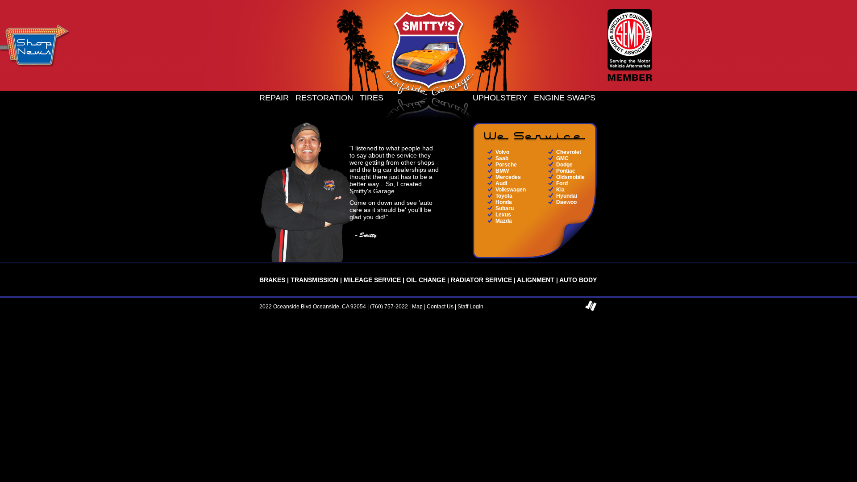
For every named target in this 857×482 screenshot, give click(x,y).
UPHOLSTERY (500, 97)
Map (417, 306)
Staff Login (470, 306)
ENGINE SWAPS (564, 97)
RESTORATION (324, 97)
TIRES (371, 97)
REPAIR (274, 97)
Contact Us (440, 306)
